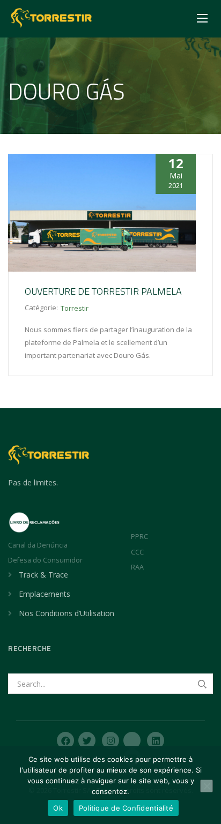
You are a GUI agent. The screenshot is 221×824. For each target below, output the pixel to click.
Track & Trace (43, 575)
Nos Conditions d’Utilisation (66, 613)
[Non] (206, 786)
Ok (58, 808)
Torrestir (75, 308)
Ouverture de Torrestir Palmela (103, 291)
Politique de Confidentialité (126, 808)
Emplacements (44, 594)
